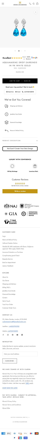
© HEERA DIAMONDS (20, 422)
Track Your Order (7, 304)
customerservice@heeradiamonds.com (14, 322)
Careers (4, 298)
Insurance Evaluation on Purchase (12, 252)
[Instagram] (8, 334)
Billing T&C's (6, 287)
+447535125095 (12, 331)
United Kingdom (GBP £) (19, 417)
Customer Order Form (9, 308)
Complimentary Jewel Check (10, 256)
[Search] (34, 3)
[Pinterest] (12, 334)
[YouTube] (17, 334)
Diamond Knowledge (8, 294)
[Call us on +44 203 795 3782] (30, 4)
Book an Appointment (8, 262)
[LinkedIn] (22, 334)
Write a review (20, 191)
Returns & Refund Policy (9, 240)
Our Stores (5, 280)
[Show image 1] (18, 50)
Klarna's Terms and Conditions (11, 405)
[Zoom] (35, 12)
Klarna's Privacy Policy (9, 401)
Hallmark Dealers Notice (9, 243)
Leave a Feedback (7, 266)
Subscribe (9, 361)
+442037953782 (14, 326)
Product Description (11, 141)
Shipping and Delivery (9, 284)
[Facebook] (3, 334)
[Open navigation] (3, 3)
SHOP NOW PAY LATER (9, 388)
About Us (5, 277)
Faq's (4, 236)
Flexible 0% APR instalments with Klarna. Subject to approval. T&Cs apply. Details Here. (17, 248)
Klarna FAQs (6, 408)
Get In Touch (6, 301)
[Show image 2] (21, 50)
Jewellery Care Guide (8, 291)
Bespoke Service (7, 259)
